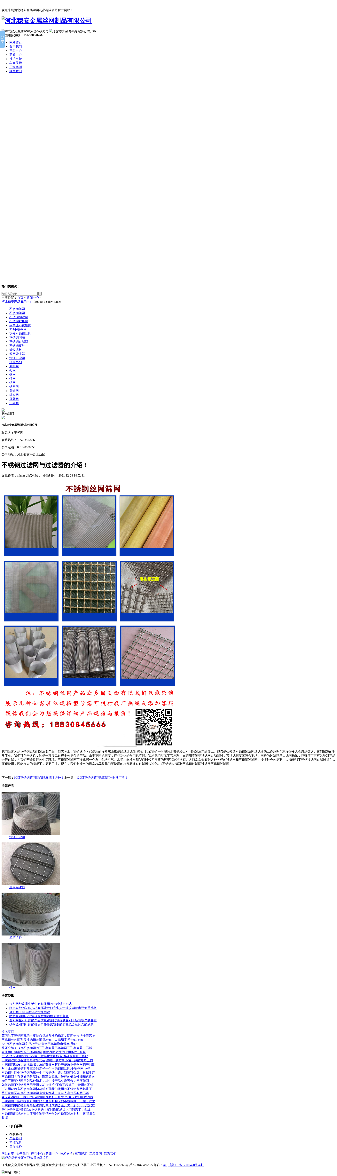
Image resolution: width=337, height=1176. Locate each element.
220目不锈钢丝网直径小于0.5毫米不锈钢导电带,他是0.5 (39, 1044)
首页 (20, 297)
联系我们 (15, 71)
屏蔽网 (14, 399)
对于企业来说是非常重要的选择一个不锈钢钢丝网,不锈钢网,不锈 (46, 1068)
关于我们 (15, 46)
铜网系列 (15, 362)
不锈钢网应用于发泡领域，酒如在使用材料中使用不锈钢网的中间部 (48, 1064)
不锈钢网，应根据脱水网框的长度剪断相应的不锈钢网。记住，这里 (48, 1101)
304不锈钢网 (18, 329)
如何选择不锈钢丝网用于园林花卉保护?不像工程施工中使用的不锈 (47, 1084)
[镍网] (31, 984)
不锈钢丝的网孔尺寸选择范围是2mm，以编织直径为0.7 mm (42, 1039)
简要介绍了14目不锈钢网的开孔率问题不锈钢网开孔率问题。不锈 (47, 1048)
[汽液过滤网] (31, 834)
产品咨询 (15, 1138)
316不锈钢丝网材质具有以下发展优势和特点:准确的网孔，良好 (45, 1056)
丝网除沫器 (17, 354)
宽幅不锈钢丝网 (20, 333)
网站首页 (15, 42)
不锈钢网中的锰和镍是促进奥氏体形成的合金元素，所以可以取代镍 (48, 1105)
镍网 (12, 378)
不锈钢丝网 (17, 309)
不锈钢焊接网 (18, 321)
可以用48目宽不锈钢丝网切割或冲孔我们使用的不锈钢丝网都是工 (47, 1089)
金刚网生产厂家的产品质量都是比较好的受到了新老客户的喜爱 (53, 1020)
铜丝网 (14, 386)
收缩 (5, 1117)
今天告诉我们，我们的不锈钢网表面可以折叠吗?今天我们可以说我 (47, 1097)
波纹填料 (15, 349)
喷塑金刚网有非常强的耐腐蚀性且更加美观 (39, 1016)
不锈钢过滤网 (18, 341)
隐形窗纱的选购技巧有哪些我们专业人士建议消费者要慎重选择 (53, 1008)
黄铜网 (14, 390)
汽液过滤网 (17, 358)
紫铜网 (14, 366)
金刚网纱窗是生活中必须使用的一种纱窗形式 (40, 1004)
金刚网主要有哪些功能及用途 (29, 1012)
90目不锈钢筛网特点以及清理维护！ (39, 777)
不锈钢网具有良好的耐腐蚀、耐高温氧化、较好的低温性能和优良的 (48, 1076)
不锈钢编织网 (18, 317)
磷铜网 (14, 395)
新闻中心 (15, 54)
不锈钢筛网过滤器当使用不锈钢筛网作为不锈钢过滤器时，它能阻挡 (48, 1113)
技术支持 (15, 58)
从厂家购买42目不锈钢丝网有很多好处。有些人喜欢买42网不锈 (45, 1093)
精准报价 (15, 1142)
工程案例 (15, 67)
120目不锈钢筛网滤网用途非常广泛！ (102, 777)
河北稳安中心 (17, 301)
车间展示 (15, 63)
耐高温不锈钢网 (20, 325)
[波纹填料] (31, 934)
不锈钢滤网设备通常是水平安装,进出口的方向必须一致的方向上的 (47, 1060)
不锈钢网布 (17, 337)
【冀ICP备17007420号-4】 (186, 1165)
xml (165, 1165)
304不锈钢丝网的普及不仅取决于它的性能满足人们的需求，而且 (46, 1109)
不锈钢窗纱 (17, 345)
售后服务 (15, 1146)
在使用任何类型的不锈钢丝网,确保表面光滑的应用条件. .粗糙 (44, 1052)
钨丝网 (14, 403)
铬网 (12, 370)
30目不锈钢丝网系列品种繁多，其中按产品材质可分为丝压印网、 (47, 1080)
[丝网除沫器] (31, 884)
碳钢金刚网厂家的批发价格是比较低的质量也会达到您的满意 (51, 1024)
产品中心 (15, 50)
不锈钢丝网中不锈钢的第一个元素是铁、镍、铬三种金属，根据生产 (48, 1072)
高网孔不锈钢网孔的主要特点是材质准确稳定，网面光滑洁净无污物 (48, 1035)
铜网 (12, 382)
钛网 (12, 374)
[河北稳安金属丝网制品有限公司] (47, 20)
